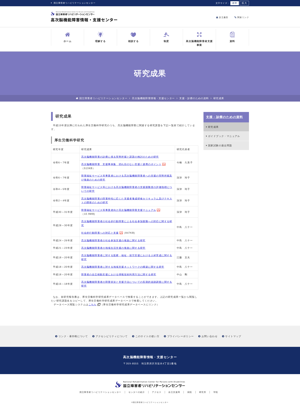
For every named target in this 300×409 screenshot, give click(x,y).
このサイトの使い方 (147, 336)
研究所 (202, 392)
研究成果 (213, 127)
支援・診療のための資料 (194, 98)
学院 (215, 392)
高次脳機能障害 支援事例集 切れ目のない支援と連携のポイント (121, 164)
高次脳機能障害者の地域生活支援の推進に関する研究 (113, 248)
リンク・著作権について (73, 336)
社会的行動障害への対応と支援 (100, 232)
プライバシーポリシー (180, 336)
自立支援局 (174, 392)
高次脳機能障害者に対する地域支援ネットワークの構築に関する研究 (122, 266)
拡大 (244, 3)
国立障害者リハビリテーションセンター (74, 3)
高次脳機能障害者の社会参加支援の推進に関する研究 (113, 240)
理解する (100, 41)
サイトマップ (233, 336)
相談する (133, 41)
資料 (232, 41)
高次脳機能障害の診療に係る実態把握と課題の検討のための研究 (120, 156)
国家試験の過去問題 (220, 145)
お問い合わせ (210, 336)
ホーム (68, 41)
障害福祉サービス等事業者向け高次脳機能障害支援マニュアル (118, 210)
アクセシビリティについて (112, 336)
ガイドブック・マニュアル (224, 136)
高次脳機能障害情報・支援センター (153, 98)
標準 (234, 3)
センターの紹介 (136, 392)
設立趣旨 (223, 17)
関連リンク (243, 17)
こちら (93, 304)
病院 (189, 392)
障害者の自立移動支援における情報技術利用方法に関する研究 (118, 274)
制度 (166, 41)
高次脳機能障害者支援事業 (199, 43)
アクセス (156, 392)
